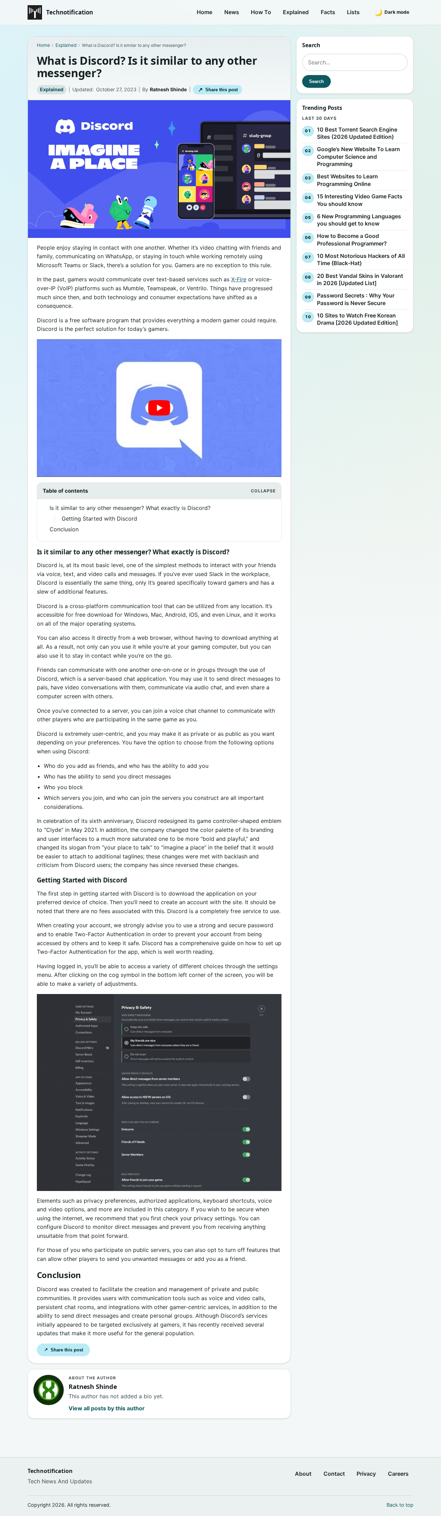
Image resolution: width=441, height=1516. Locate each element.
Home (204, 12)
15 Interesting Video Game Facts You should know (359, 200)
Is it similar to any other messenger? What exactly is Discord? (130, 507)
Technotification (69, 12)
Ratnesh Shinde (168, 89)
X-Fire (238, 279)
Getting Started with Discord (99, 518)
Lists (353, 12)
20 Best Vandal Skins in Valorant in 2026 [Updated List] (360, 279)
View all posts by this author (107, 1408)
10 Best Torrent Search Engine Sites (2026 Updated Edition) (357, 133)
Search (316, 81)
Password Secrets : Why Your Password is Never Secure (355, 299)
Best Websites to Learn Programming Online (347, 180)
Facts (328, 12)
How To (261, 12)
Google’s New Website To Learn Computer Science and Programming (358, 156)
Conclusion (64, 529)
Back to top (400, 1505)
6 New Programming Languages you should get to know (359, 220)
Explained (296, 12)
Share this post (218, 90)
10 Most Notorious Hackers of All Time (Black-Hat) (361, 259)
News (231, 12)
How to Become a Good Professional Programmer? (352, 239)
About (303, 1474)
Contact (334, 1474)
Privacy (366, 1474)
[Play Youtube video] (159, 408)
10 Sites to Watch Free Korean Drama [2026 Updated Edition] (357, 319)
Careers (398, 1474)
